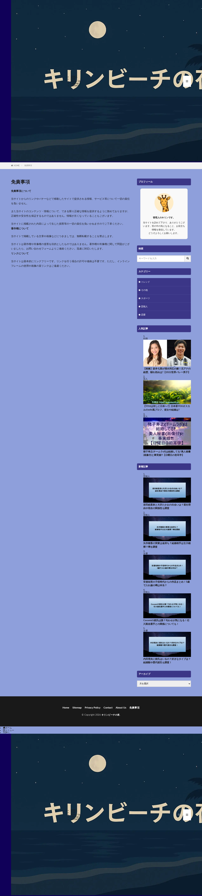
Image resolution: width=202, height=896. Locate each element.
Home (65, 707)
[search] (188, 258)
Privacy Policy (92, 707)
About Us (75, 81)
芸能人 (74, 77)
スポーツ (145, 298)
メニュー (9, 730)
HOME (17, 166)
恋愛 (73, 79)
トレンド (145, 282)
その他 (144, 290)
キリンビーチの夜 (110, 715)
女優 (145, 553)
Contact (75, 86)
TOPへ (6, 732)
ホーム (8, 728)
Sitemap (75, 83)
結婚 (145, 339)
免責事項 (28, 165)
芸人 (145, 379)
